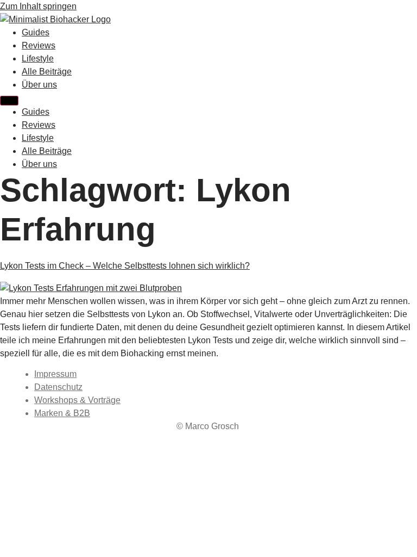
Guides (35, 32)
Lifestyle (38, 58)
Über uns (39, 84)
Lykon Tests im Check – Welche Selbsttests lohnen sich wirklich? (125, 265)
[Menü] (9, 101)
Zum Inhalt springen (38, 6)
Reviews (38, 45)
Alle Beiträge (47, 71)
